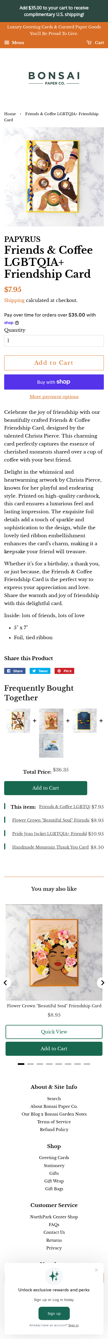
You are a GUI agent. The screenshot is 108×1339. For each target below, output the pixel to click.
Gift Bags (54, 1188)
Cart (99, 42)
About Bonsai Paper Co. (54, 1106)
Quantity (14, 330)
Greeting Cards (54, 1157)
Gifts (54, 1173)
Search (54, 1098)
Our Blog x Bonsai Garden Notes (54, 1114)
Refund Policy (54, 1129)
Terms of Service (54, 1121)
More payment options (54, 396)
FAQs (54, 1224)
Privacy (54, 1248)
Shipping (14, 300)
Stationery (54, 1165)
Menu (17, 42)
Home (10, 114)
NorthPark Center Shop (54, 1216)
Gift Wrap (54, 1181)
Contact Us (54, 1232)
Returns (54, 1240)
